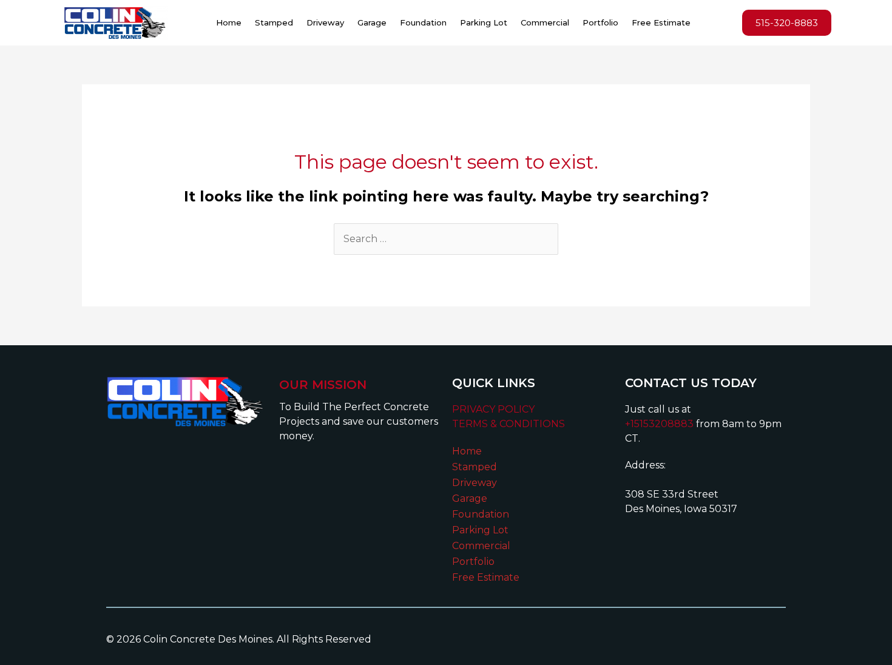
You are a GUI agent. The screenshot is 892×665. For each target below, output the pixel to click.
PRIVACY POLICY (493, 409)
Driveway (325, 22)
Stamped (274, 22)
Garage (372, 22)
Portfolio (600, 22)
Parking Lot (483, 22)
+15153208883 (659, 424)
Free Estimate (661, 22)
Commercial (545, 22)
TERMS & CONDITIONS (508, 424)
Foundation (423, 22)
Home (229, 22)
